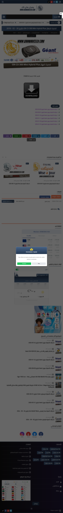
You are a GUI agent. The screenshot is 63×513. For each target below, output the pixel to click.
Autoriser (24, 263)
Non (39, 263)
